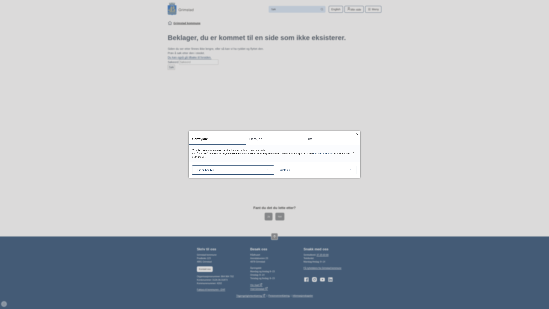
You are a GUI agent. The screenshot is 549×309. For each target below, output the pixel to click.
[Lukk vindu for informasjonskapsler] (357, 134)
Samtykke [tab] (200, 139)
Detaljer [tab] (255, 139)
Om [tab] (309, 139)
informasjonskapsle (323, 153)
